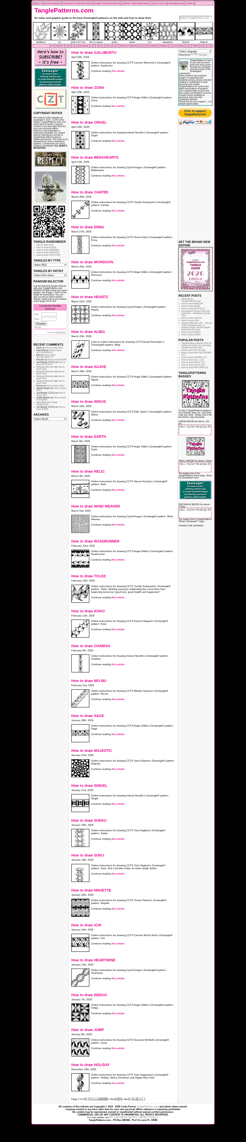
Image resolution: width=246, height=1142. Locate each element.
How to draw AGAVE (88, 367)
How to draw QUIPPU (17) (194, 357)
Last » (141, 1099)
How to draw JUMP (87, 1030)
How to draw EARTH (88, 437)
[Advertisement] (50, 477)
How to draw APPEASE (47, 252)
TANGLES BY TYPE (47, 260)
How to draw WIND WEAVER (95, 506)
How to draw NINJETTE (91, 890)
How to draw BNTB (57, 360)
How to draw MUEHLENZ (46, 403)
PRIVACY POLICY (148, 1117)
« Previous (92, 1099)
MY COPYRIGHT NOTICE (123, 1117)
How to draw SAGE (87, 716)
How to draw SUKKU (88, 820)
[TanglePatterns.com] (123, 33)
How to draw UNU (54, 348)
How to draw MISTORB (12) (194, 367)
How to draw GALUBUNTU (93, 53)
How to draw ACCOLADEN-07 (48, 351)
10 (116, 1099)
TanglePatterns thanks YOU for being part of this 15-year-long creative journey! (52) (196, 345)
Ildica (39, 402)
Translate (202, 55)
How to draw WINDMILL (48, 250)
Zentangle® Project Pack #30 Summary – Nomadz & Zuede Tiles (195, 313)
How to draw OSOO (190, 332)
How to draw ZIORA (191, 335)
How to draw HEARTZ (89, 297)
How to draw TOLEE (88, 576)
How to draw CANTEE (89, 192)
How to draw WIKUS (88, 402)
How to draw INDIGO (89, 995)
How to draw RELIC (88, 471)
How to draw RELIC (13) (193, 362)
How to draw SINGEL (89, 786)
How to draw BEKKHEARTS (94, 157)
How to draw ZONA (87, 88)
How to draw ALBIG (88, 332)
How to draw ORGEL (89, 122)
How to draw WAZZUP (192, 303)
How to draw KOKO (88, 611)
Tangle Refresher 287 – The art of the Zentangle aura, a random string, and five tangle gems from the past (196, 326)
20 (120, 1099)
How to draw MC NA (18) (193, 350)
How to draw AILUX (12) (193, 365)
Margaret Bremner (45, 367)
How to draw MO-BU (88, 681)
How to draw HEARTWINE (93, 960)
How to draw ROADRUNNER (95, 541)
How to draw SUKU (87, 855)
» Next (133, 1099)
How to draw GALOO (191, 318)
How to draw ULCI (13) (192, 360)
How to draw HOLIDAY (90, 1065)
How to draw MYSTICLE (50, 363)
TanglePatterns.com (63, 10)
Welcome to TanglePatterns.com (191, 300)
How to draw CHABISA (90, 646)
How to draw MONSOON (92, 262)
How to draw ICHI (86, 925)
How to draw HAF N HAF (48, 255)
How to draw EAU (45, 245)
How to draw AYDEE (46, 247)
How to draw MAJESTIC (91, 751)
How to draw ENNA (87, 227)
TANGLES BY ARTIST (48, 271)
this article (117, 70)
